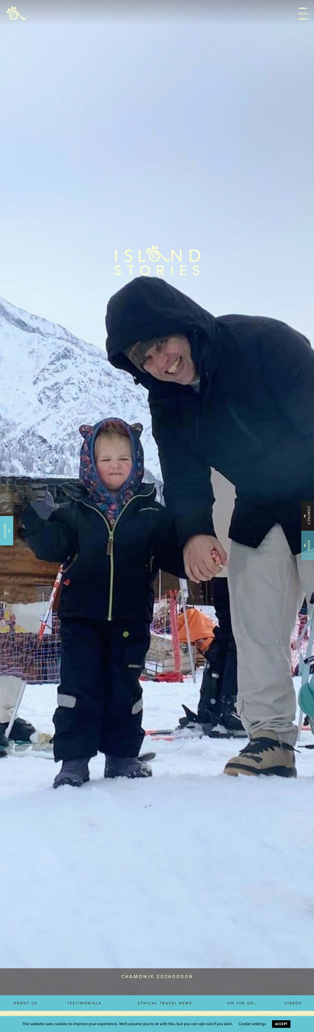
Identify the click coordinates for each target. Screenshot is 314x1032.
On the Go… (242, 1003)
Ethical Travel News (165, 1003)
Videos (293, 1003)
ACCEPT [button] (281, 1024)
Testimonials (84, 1003)
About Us (26, 1003)
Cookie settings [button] (252, 1023)
